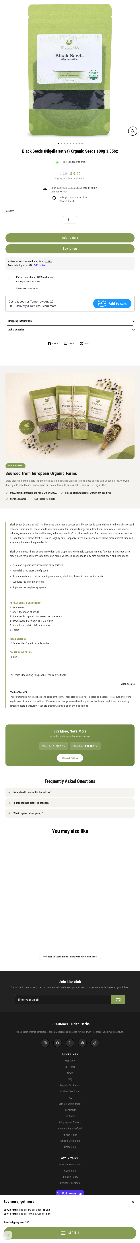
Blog (70, 1079)
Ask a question (16, 329)
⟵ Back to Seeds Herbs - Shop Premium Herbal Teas (70, 956)
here (63, 675)
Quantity (9, 211)
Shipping (58, 178)
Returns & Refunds (70, 1182)
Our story (70, 1060)
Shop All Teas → (70, 758)
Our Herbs (70, 1066)
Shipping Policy (70, 1176)
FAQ (70, 1097)
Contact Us (70, 1147)
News (70, 1073)
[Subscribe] (118, 999)
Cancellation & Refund (70, 1128)
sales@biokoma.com (70, 1164)
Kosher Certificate (70, 1091)
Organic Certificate (70, 1085)
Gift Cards (70, 1116)
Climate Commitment (70, 1103)
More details (128, 683)
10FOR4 (83, 746)
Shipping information (20, 321)
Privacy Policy (70, 1134)
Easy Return (70, 1109)
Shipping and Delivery (70, 1122)
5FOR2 (51, 746)
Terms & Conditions (70, 1140)
